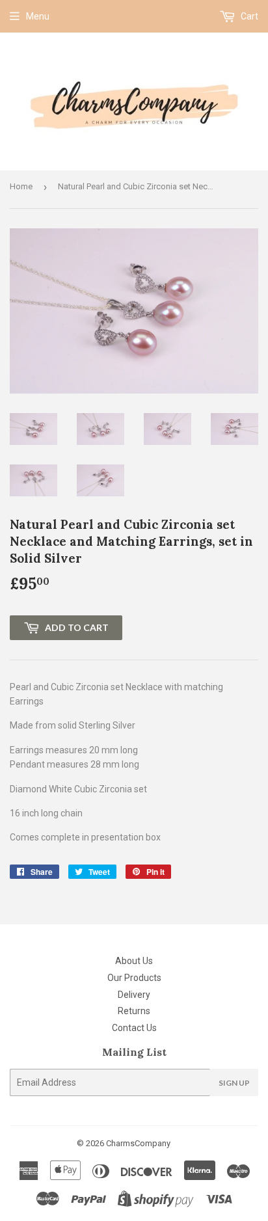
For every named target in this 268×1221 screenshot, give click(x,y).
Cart (248, 16)
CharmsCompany (138, 1143)
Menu (37, 16)
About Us (134, 961)
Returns (134, 1011)
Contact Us (134, 1028)
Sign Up (234, 1083)
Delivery (134, 994)
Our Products (134, 978)
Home (21, 186)
